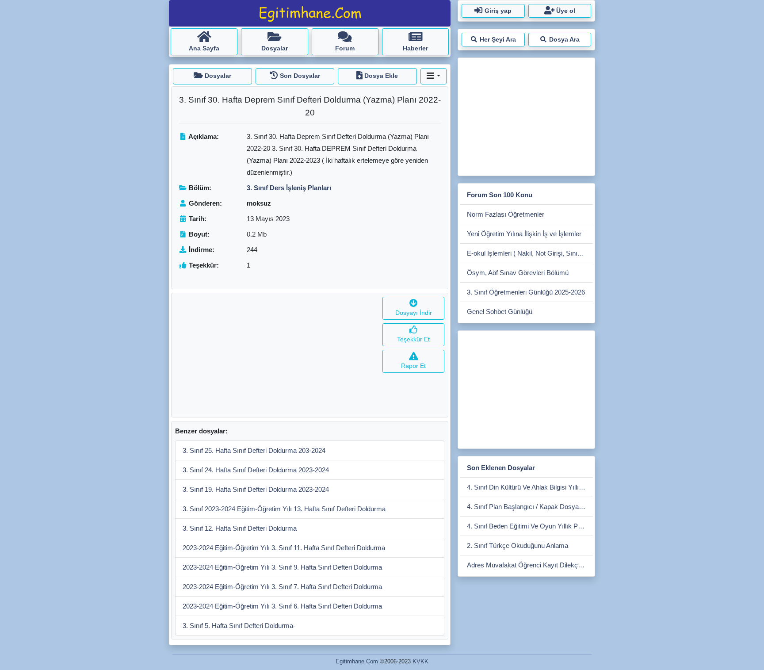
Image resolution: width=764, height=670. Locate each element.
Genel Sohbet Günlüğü (499, 311)
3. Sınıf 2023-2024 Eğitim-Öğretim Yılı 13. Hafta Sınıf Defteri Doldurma (284, 509)
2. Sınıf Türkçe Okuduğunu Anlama (517, 545)
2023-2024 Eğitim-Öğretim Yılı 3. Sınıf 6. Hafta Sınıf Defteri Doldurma (282, 606)
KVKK (420, 661)
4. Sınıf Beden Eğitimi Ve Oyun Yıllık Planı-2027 (530, 526)
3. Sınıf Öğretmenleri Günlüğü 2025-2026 (526, 292)
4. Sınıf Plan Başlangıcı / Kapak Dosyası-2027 (530, 506)
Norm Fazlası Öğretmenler (505, 214)
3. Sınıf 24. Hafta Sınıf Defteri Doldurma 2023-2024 (256, 470)
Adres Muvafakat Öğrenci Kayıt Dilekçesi (526, 565)
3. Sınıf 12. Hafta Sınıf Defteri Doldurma (240, 528)
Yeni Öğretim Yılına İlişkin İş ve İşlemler (524, 233)
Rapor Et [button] (413, 365)
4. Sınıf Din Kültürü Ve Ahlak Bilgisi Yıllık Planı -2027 (530, 487)
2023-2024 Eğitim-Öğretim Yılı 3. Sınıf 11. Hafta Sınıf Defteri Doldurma (284, 547)
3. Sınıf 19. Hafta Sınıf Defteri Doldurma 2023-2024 (256, 489)
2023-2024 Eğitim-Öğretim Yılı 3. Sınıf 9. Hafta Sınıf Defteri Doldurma (282, 567)
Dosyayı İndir (413, 312)
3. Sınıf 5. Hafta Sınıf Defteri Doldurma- (239, 625)
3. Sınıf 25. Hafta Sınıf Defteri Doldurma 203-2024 (254, 450)
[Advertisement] (275, 355)
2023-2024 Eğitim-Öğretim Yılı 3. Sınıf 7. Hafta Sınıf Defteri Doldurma (282, 586)
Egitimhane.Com (357, 661)
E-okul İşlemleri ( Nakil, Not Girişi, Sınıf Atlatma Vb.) (530, 253)
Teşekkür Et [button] (413, 339)
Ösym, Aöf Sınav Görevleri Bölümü (518, 272)
